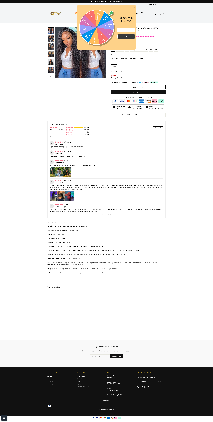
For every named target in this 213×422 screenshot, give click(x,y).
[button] (69, 127)
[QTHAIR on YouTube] (142, 387)
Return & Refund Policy (83, 386)
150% (114, 66)
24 (136, 50)
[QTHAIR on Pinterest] (145, 387)
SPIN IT (126, 36)
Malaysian (124, 58)
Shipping (113, 78)
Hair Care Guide (81, 384)
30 (151, 50)
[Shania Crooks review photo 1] (52, 172)
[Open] (4, 418)
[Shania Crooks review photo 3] (67, 172)
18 (122, 50)
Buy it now (138, 92)
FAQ (78, 381)
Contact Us (50, 384)
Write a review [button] (158, 128)
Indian (141, 58)
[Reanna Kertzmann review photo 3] (69, 196)
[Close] (134, 7)
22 (132, 50)
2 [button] (104, 215)
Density (114, 63)
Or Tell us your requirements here (128, 114)
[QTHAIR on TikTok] (148, 387)
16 (117, 50)
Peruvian (133, 58)
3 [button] (106, 215)
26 (141, 50)
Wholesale (50, 381)
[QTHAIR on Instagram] (138, 387)
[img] (59, 142)
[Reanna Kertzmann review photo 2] (61, 196)
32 (156, 50)
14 (113, 50)
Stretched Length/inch (121, 46)
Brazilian (115, 58)
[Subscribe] (159, 381)
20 (127, 50)
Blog (48, 378)
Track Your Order (82, 378)
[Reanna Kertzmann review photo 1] (53, 196)
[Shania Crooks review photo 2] (59, 172)
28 (146, 50)
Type (113, 54)
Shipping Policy (81, 376)
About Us (49, 376)
